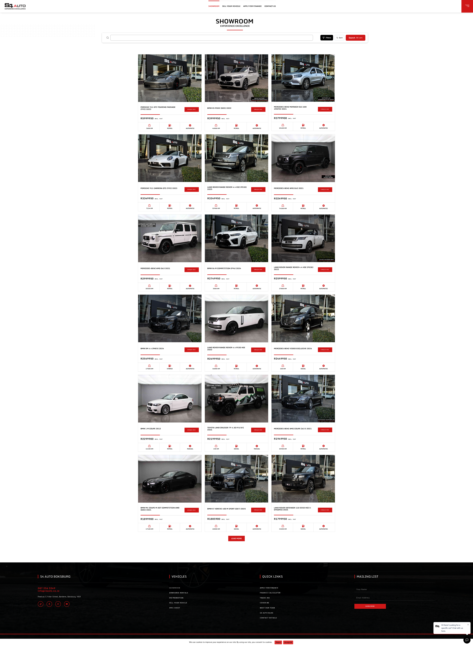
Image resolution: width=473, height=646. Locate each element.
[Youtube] (67, 604)
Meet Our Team (267, 608)
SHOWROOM (213, 6)
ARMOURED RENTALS (178, 593)
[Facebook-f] (49, 604)
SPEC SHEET (174, 608)
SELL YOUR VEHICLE (231, 6)
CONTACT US (270, 6)
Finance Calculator (270, 593)
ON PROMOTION (176, 598)
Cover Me (264, 603)
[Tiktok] (40, 604)
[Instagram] (58, 604)
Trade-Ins (265, 598)
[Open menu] (467, 6)
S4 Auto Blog (266, 613)
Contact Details (268, 618)
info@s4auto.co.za (48, 591)
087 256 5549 (46, 588)
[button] (236, 538)
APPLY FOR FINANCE (252, 6)
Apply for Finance (269, 588)
